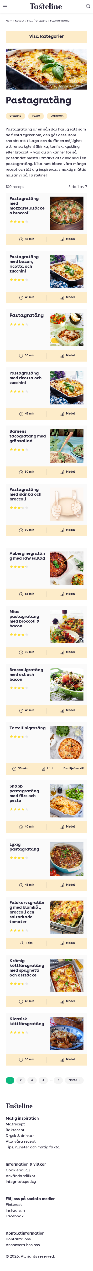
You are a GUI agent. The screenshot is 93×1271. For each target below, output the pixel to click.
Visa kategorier (46, 36)
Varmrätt (57, 115)
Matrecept (15, 1124)
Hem (9, 20)
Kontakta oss (18, 1239)
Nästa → (74, 1080)
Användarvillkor (20, 1176)
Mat (30, 20)
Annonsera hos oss (23, 1245)
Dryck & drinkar (20, 1136)
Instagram (15, 1211)
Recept (19, 20)
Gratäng (41, 20)
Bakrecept (15, 1130)
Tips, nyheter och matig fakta (33, 1147)
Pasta (36, 115)
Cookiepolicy (18, 1170)
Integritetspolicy (21, 1182)
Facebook (15, 1216)
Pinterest (14, 1205)
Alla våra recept (21, 1142)
